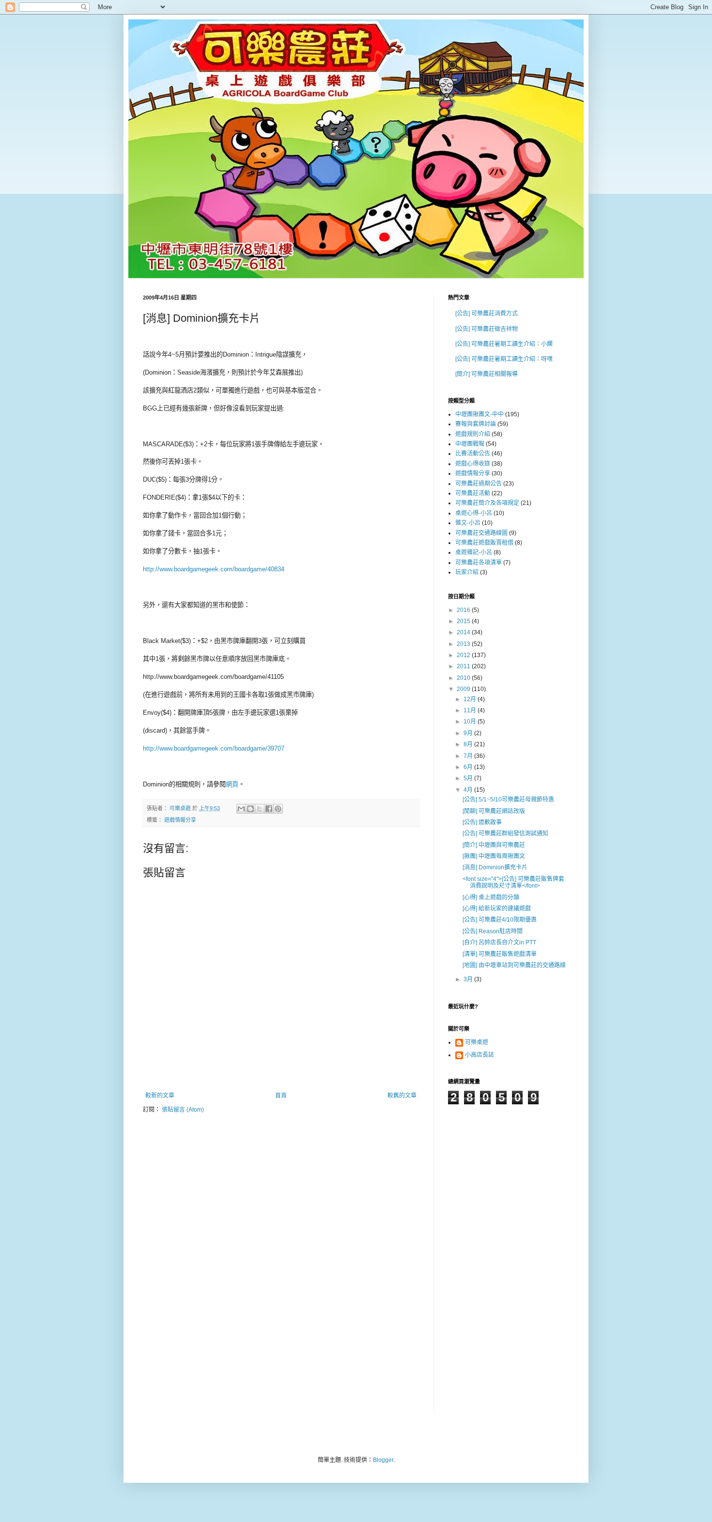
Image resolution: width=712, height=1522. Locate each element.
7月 (469, 756)
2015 (464, 621)
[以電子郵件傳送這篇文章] (241, 809)
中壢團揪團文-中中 (479, 414)
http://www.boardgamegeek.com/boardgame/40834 (213, 569)
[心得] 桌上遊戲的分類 (491, 897)
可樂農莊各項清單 (478, 562)
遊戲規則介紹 (472, 434)
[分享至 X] (259, 809)
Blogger (383, 1460)
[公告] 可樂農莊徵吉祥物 (486, 329)
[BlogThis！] (250, 809)
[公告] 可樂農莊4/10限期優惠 (500, 919)
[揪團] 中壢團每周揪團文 (494, 856)
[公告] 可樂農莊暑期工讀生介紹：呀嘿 (504, 359)
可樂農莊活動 (472, 493)
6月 (469, 767)
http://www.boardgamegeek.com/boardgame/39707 (213, 748)
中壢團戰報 (469, 443)
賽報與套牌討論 (475, 424)
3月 (469, 979)
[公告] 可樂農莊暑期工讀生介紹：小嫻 (504, 344)
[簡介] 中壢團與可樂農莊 (494, 845)
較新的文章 (159, 1095)
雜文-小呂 (467, 522)
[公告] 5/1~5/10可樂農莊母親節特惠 (508, 799)
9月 (469, 733)
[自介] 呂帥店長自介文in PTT (499, 942)
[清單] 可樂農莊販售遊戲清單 (500, 954)
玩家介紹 (467, 572)
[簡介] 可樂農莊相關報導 (486, 374)
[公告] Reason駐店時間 (493, 931)
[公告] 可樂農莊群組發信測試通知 (505, 833)
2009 (464, 689)
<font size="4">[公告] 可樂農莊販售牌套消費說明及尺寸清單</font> (513, 882)
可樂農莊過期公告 (478, 483)
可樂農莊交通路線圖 (481, 533)
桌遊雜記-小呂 (473, 552)
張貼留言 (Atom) (183, 1109)
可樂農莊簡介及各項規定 (487, 503)
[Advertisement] (487, 1264)
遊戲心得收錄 (472, 463)
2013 (464, 644)
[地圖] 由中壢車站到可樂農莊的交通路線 (514, 965)
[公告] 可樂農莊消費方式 (486, 313)
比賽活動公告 (472, 453)
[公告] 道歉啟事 (482, 822)
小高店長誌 (479, 1054)
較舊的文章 (402, 1095)
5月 (469, 778)
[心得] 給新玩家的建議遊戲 (497, 908)
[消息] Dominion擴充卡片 (495, 867)
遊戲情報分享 (180, 820)
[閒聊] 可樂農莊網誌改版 (494, 811)
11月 (471, 710)
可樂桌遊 (476, 1042)
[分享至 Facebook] (269, 809)
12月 (471, 699)
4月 (469, 789)
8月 (469, 744)
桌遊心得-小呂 (473, 513)
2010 (464, 678)
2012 (464, 655)
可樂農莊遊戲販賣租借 (484, 542)
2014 (464, 632)
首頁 (281, 1095)
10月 (471, 721)
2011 (464, 666)
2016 (464, 610)
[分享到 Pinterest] (278, 809)
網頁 (232, 784)
